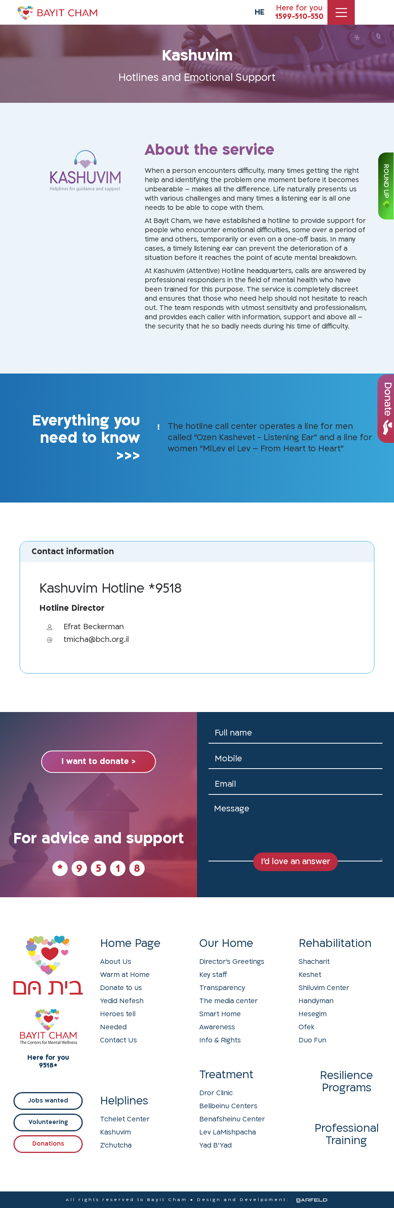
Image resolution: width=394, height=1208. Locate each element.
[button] (220, 1013)
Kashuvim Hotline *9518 (110, 588)
